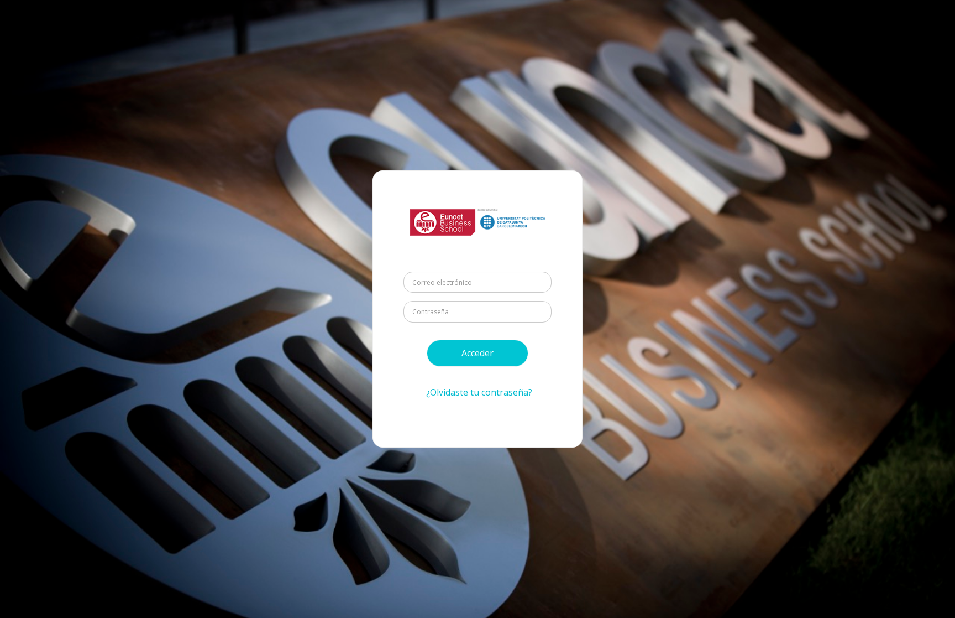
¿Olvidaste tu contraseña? (479, 392)
